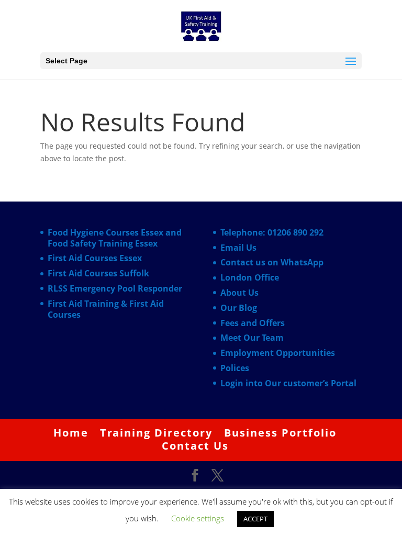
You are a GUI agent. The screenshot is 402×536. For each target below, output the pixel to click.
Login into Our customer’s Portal (288, 383)
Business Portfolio (280, 433)
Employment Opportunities (277, 353)
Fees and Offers (252, 323)
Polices (234, 368)
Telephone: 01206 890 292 (271, 232)
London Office (249, 277)
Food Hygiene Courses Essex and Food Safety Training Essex (115, 238)
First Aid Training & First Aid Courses (106, 309)
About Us (239, 292)
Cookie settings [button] (197, 518)
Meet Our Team (252, 337)
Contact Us (195, 446)
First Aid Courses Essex (95, 258)
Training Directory (156, 433)
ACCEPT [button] (255, 518)
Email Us (238, 247)
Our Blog (238, 308)
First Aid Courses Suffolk (98, 273)
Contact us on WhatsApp (271, 262)
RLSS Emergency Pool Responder (115, 288)
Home (70, 433)
